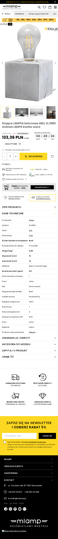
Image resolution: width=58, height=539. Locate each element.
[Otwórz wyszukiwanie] (39, 7)
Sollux (31, 220)
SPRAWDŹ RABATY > (42, 187)
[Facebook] (5, 509)
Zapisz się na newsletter (29, 425)
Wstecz (7, 14)
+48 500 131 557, (15, 492)
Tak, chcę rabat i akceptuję (31, 445)
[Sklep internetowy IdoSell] (29, 531)
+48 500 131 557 (14, 198)
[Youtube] (19, 509)
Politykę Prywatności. (37, 442)
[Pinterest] (15, 509)
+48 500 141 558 (31, 492)
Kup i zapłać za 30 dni (43, 175)
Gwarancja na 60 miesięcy (16, 175)
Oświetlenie (19, 14)
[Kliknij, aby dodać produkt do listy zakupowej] (52, 156)
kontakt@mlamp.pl (43, 199)
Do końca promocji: (43, 133)
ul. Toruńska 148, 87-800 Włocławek (25, 485)
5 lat (31, 236)
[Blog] (24, 509)
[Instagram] (10, 509)
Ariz (30, 230)
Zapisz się (47, 436)
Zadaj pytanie (11, 144)
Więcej (32, 332)
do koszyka (35, 156)
